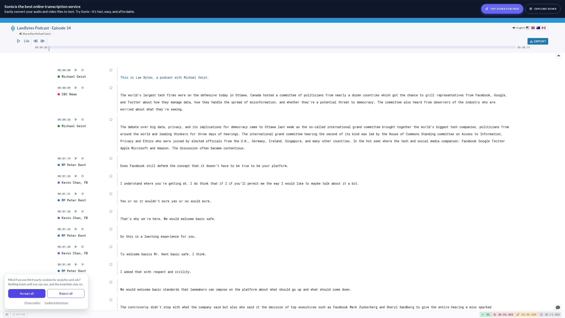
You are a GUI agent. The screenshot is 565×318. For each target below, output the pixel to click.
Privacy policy (32, 302)
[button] (558, 307)
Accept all (27, 293)
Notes (20, 314)
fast (100, 11)
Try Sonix (82, 11)
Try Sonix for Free (504, 8)
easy (107, 11)
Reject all (66, 293)
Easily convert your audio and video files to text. (39, 11)
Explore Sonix (545, 8)
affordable (126, 11)
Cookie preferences (56, 302)
